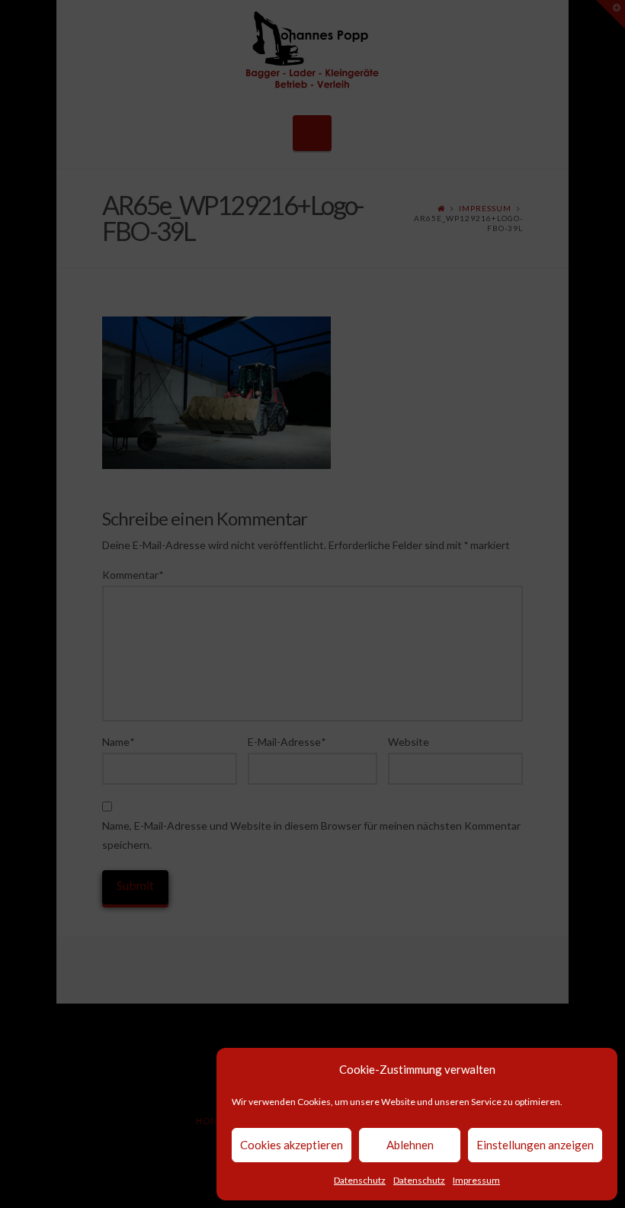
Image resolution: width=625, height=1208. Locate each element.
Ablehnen (410, 1145)
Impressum (476, 1180)
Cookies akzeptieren (291, 1145)
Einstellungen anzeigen (535, 1145)
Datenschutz (360, 1180)
